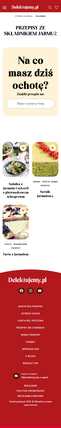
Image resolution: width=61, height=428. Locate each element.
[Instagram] (30, 290)
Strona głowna (24, 16)
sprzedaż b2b (30, 349)
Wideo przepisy (30, 334)
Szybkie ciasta (30, 313)
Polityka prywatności (31, 391)
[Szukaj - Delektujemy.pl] (50, 7)
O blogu (31, 356)
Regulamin (30, 385)
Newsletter (30, 363)
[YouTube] (39, 290)
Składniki (41, 16)
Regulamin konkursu (30, 396)
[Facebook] (21, 290)
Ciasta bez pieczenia (30, 320)
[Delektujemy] (27, 7)
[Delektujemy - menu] (5, 7)
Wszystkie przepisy (30, 306)
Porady (30, 341)
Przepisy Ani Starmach (30, 327)
